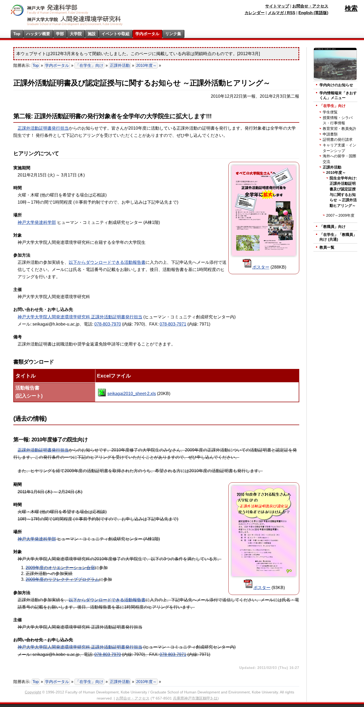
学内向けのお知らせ (336, 85)
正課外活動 (120, 65)
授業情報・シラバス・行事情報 (338, 120)
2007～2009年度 (340, 215)
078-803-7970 (107, 324)
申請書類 (330, 134)
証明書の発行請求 (338, 140)
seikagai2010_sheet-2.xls (131, 393)
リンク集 (173, 33)
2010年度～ (146, 65)
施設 (92, 33)
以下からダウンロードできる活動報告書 (107, 262)
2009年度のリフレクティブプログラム (62, 579)
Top (16, 33)
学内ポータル (147, 33)
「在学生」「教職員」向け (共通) (338, 237)
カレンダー (255, 13)
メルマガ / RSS (281, 13)
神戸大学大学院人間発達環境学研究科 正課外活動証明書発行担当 (80, 317)
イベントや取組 (116, 33)
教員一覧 (326, 247)
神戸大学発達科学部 (37, 222)
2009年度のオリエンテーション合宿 (60, 567)
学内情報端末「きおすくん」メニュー (338, 95)
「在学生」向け (89, 65)
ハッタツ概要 (38, 33)
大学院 (76, 33)
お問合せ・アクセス (310, 6)
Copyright (33, 692)
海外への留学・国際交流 (339, 159)
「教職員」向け (332, 227)
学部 (60, 33)
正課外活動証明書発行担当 (43, 128)
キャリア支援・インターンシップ (339, 148)
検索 (351, 8)
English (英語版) (313, 13)
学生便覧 (330, 112)
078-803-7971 (173, 324)
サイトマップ (277, 6)
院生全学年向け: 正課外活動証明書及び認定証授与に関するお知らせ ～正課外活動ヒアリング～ (343, 192)
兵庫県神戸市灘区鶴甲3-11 (195, 698)
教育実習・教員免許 (339, 129)
